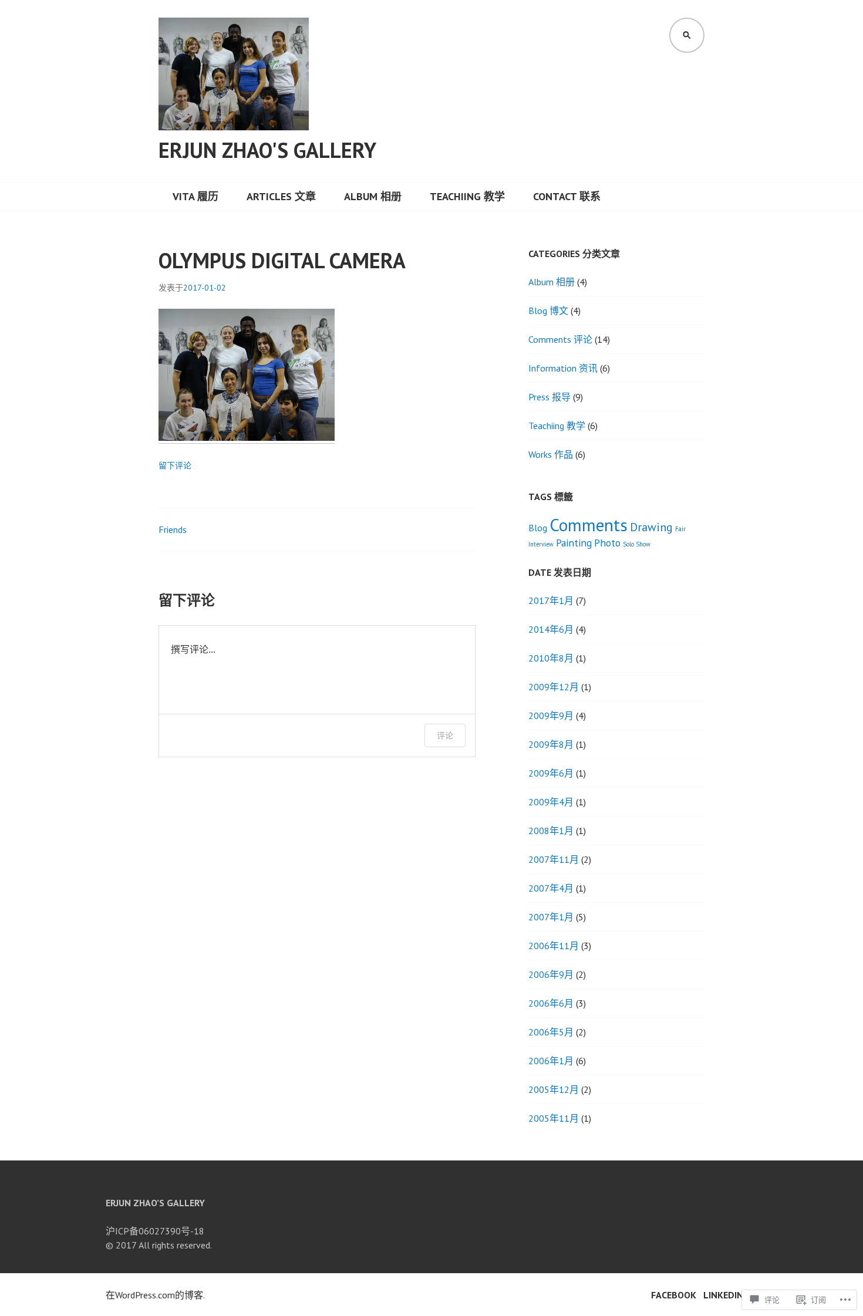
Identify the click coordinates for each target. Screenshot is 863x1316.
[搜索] (686, 35)
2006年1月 (551, 1061)
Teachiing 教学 (467, 196)
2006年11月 (553, 945)
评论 (445, 735)
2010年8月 (551, 658)
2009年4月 (551, 802)
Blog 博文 (548, 310)
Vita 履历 (195, 196)
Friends (173, 529)
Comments (589, 525)
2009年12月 (553, 687)
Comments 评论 (560, 339)
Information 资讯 (563, 368)
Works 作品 (550, 454)
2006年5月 (551, 1032)
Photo (607, 542)
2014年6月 (551, 629)
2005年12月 (553, 1089)
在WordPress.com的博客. (155, 1295)
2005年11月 (553, 1118)
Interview (541, 544)
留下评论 (175, 465)
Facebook (673, 1295)
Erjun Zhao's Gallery (267, 150)
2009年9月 (551, 715)
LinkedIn (723, 1295)
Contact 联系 (567, 196)
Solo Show (636, 544)
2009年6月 (551, 773)
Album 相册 (373, 196)
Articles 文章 (281, 196)
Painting (574, 542)
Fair (680, 529)
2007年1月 (551, 917)
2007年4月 (551, 888)
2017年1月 (551, 600)
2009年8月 (551, 744)
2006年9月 (551, 974)
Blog (537, 528)
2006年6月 (551, 1003)
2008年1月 (551, 830)
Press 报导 (549, 397)
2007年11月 (553, 859)
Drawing (651, 527)
